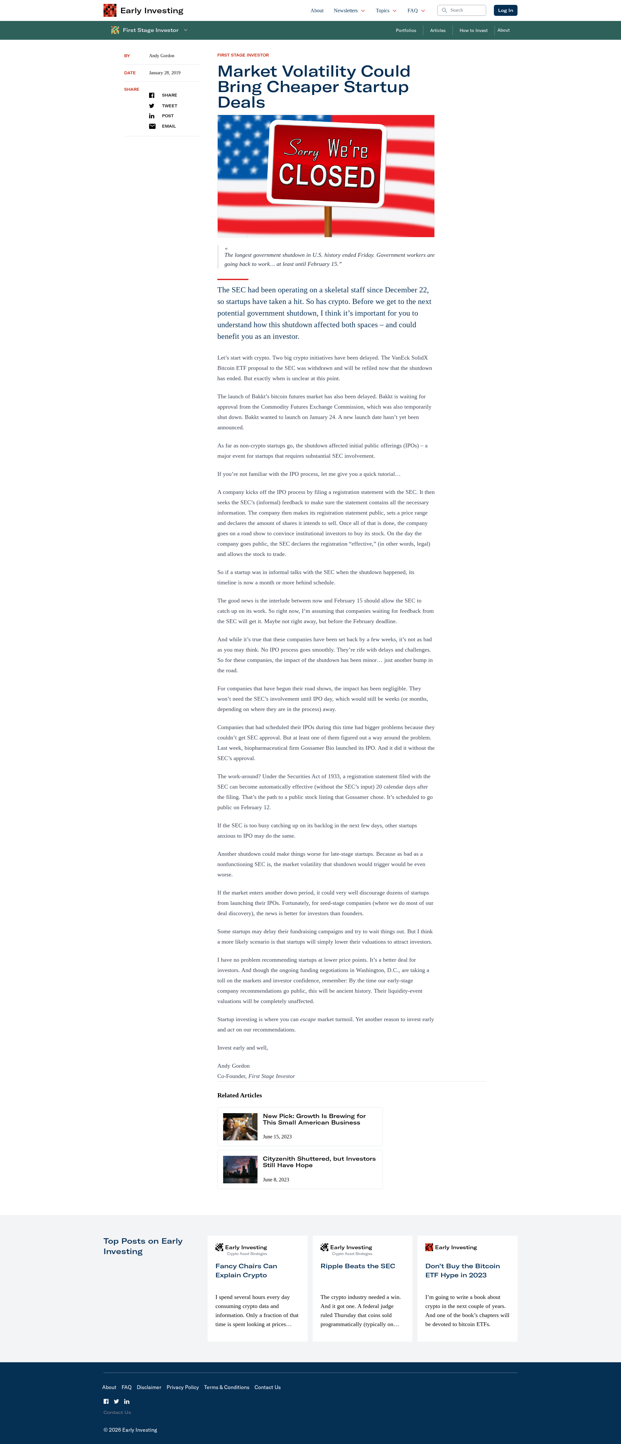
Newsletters (346, 10)
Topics (382, 10)
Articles (438, 30)
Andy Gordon (161, 55)
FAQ (413, 10)
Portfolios (406, 30)
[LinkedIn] (126, 1401)
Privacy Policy (183, 1387)
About (316, 10)
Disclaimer (149, 1387)
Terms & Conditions (226, 1387)
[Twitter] (116, 1401)
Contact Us (268, 1387)
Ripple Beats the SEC (358, 1266)
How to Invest (474, 30)
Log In (505, 10)
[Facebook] (106, 1401)
